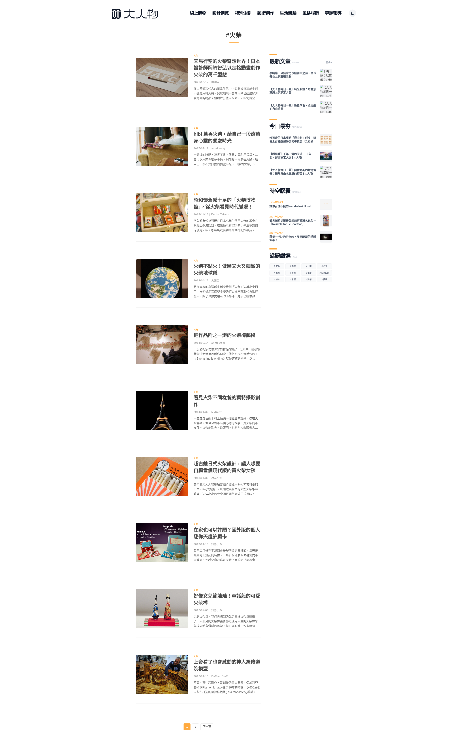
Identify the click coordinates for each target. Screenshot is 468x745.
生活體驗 (288, 13)
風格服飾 (310, 13)
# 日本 (309, 266)
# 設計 (277, 279)
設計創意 (220, 13)
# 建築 (309, 279)
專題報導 (333, 13)
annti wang (218, 148)
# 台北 (324, 266)
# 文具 (277, 266)
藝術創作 (265, 13)
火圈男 (215, 280)
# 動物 (293, 266)
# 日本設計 (324, 273)
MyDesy (216, 411)
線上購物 (198, 13)
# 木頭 (293, 279)
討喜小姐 (216, 477)
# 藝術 (277, 273)
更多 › (329, 62)
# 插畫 (324, 279)
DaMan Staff (219, 676)
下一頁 (207, 726)
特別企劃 (243, 13)
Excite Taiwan (220, 214)
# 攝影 (309, 273)
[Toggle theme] (352, 13)
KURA (215, 82)
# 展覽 (293, 273)
